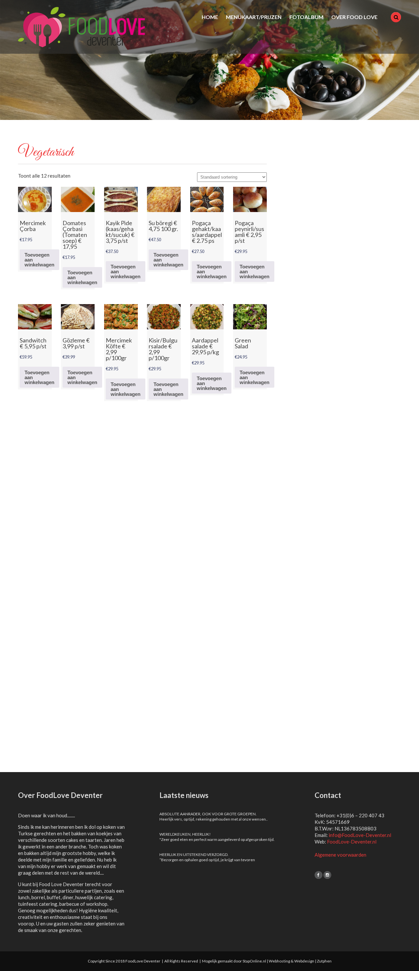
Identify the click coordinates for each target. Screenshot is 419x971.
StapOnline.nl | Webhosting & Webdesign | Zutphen (287, 961)
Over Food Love (354, 17)
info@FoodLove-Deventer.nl (360, 835)
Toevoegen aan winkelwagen (39, 259)
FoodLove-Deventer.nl (351, 842)
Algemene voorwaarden (340, 855)
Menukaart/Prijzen (254, 17)
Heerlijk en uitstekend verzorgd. (193, 854)
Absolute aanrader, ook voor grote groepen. (208, 813)
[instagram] (327, 875)
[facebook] (318, 875)
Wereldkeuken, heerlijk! (185, 834)
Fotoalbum (306, 17)
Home (210, 17)
